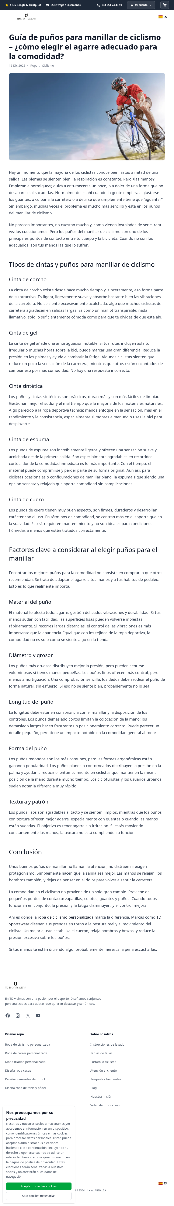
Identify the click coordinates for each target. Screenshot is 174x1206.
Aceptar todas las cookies (39, 1186)
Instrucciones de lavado (107, 1044)
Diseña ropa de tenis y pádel (25, 1088)
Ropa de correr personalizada (26, 1053)
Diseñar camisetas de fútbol (25, 1079)
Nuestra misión (101, 1096)
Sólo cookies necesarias (38, 1196)
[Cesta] (164, 5)
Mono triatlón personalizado (25, 1062)
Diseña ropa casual (18, 1070)
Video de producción (105, 1105)
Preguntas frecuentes (105, 1079)
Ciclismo (48, 65)
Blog (93, 1088)
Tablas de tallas (101, 1053)
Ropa (34, 65)
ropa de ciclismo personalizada (66, 917)
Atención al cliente (103, 1070)
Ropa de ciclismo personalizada (27, 1044)
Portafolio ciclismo (103, 1062)
